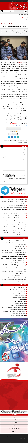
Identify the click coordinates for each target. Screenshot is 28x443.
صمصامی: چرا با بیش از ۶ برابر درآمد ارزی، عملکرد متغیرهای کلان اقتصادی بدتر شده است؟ (14, 265)
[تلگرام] (14, 190)
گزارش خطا (14, 131)
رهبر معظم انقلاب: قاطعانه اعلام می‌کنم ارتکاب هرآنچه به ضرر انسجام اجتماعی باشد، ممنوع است (13, 253)
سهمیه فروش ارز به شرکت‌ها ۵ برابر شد (19, 275)
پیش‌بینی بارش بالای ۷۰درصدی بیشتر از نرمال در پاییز (16, 199)
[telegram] (8, 3)
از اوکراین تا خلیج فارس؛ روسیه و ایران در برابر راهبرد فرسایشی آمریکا (14, 213)
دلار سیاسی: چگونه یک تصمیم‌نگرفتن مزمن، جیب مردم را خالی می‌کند (14, 250)
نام (24, 149)
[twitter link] (9, 137)
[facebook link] (12, 137)
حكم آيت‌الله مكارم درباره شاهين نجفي (19, 297)
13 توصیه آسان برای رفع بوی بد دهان (19, 293)
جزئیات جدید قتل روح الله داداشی (20, 303)
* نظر (24, 159)
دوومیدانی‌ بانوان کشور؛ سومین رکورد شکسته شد (17, 205)
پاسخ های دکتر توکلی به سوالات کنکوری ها (18, 315)
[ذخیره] (4, 23)
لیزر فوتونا (14, 431)
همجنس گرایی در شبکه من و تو (20, 291)
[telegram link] (15, 137)
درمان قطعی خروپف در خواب (14, 428)
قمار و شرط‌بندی (14, 125)
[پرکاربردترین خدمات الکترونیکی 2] (14, 340)
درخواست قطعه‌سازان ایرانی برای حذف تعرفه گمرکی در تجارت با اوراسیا (13, 215)
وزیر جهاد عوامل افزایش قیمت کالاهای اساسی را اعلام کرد (16, 221)
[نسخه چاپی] (1, 23)
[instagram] (11, 4)
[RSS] (1, 3)
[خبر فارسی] (14, 388)
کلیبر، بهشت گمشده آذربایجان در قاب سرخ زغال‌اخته (16, 262)
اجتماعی (21, 22)
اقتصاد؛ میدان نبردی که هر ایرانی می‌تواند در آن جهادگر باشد (15, 225)
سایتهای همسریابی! (22, 299)
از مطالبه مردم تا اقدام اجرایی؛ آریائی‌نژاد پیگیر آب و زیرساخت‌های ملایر (13, 271)
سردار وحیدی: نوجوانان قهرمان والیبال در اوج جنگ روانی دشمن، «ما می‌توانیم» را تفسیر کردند (14, 210)
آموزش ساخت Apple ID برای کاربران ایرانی (18, 305)
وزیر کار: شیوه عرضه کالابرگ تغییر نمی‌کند (18, 273)
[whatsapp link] (18, 137)
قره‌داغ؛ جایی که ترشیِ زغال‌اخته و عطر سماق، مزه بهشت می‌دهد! (14, 230)
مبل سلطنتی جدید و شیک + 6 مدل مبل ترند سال (17, 240)
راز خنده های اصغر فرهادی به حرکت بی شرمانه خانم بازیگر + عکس (14, 307)
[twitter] (4, 3)
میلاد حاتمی (20, 125)
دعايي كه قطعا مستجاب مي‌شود (20, 301)
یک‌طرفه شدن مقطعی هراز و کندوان (21, 14)
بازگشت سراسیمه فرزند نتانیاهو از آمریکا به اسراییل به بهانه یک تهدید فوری (14, 217)
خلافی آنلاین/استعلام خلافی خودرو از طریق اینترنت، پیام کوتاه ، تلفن (14, 311)
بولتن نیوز (20, 62)
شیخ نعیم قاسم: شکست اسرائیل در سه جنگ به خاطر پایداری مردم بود (13, 207)
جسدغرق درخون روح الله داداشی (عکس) (19, 313)
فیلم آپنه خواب (14, 426)
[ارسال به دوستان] (2, 23)
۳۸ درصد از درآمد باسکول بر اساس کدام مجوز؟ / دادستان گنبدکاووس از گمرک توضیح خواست (13, 243)
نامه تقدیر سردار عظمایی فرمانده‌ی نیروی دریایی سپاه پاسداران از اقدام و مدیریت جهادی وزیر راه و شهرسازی (13, 259)
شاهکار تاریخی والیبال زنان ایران (20, 248)
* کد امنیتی (23, 172)
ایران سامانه (19, 440)
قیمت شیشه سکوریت (14, 420)
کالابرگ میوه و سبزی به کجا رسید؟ (20, 246)
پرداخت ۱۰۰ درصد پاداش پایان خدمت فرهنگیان (18, 309)
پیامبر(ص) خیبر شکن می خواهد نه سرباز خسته (17, 223)
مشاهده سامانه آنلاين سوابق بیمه (20, 295)
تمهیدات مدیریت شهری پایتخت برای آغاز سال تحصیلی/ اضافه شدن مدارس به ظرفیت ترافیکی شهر (14, 202)
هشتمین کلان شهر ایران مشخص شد (19, 287)
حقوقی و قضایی (16, 22)
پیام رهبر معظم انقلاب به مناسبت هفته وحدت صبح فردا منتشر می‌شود (13, 232)
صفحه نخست (25, 22)
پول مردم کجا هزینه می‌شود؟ (21, 234)
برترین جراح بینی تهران (14, 417)
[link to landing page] (20, 6)
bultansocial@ (13, 123)
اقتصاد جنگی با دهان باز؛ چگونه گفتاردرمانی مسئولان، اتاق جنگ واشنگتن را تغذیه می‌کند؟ (15, 227)
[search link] (2, 11)
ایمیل (24, 154)
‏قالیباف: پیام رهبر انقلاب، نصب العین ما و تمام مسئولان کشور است (14, 256)
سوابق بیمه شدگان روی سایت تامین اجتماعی (18, 289)
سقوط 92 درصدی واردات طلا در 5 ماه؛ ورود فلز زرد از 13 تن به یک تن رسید (13, 268)
